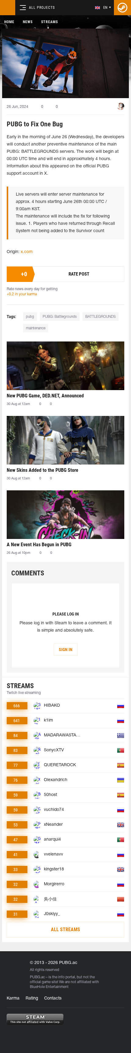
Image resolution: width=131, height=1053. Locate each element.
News (28, 22)
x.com (27, 252)
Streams (49, 22)
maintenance (35, 328)
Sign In (66, 649)
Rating (32, 998)
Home (9, 22)
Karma (13, 998)
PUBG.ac (37, 977)
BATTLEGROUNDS (100, 316)
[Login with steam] (122, 7)
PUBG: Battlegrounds (60, 316)
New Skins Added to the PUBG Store (42, 470)
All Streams (65, 929)
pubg (30, 316)
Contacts (53, 998)
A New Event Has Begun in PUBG (39, 544)
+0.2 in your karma (22, 294)
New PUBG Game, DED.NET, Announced (45, 396)
